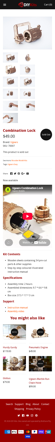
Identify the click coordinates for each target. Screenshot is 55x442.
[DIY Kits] (27, 4)
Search (9, 404)
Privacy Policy (33, 409)
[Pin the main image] (19, 173)
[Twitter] (19, 416)
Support (19, 404)
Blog (28, 404)
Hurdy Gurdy (10, 347)
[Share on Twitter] (15, 173)
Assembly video (16, 311)
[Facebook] (23, 416)
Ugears (14, 142)
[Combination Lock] (27, 18)
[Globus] (14, 363)
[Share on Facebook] (11, 173)
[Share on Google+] (23, 173)
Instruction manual (18, 307)
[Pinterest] (36, 416)
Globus (6, 378)
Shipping (19, 409)
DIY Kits (14, 421)
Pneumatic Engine (38, 347)
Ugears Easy (13, 164)
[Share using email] (27, 173)
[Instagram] (32, 416)
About (36, 404)
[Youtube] (27, 416)
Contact (45, 404)
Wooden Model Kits (19, 161)
